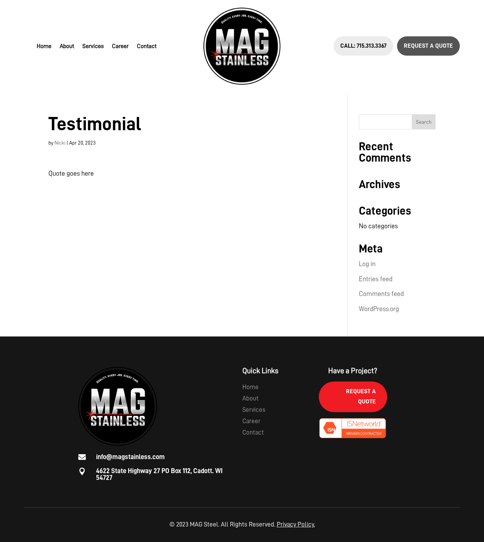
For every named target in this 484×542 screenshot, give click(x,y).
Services (93, 46)
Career (120, 46)
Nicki (59, 142)
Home (44, 46)
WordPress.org (379, 308)
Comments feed (381, 293)
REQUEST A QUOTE (428, 46)
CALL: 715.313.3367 (363, 46)
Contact (147, 46)
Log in (367, 263)
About (67, 46)
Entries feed (375, 279)
